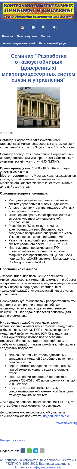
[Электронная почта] (42, 450)
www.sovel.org (66, 423)
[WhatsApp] (29, 450)
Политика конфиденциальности (38, 467)
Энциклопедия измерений (18, 43)
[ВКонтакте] (23, 450)
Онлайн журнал (27, 36)
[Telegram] (35, 450)
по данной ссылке (56, 416)
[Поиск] (44, 27)
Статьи (45, 36)
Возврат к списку (12, 440)
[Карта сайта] (54, 27)
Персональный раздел (53, 43)
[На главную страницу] (22, 27)
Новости (7, 36)
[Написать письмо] (33, 27)
